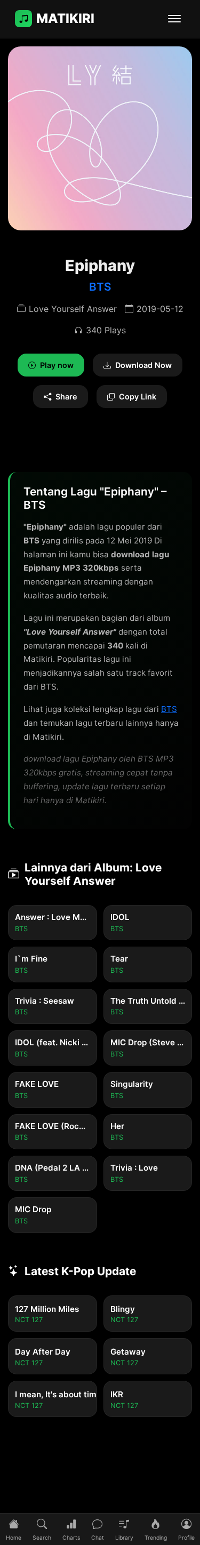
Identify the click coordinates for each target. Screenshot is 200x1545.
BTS (100, 286)
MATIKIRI (65, 18)
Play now (57, 365)
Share (66, 396)
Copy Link (137, 396)
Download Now (143, 365)
